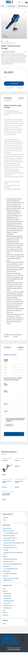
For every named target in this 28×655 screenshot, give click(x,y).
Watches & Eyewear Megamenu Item (13, 564)
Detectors (5, 591)
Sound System (11, 6)
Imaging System (5, 479)
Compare (20, 87)
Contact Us (5, 615)
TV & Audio (5, 550)
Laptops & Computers (8, 530)
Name (6, 404)
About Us (5, 612)
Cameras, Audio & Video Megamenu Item (14, 542)
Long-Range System (9, 600)
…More (4, 520)
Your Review (6, 391)
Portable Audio (6, 571)
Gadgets (5, 556)
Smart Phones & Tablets (9, 540)
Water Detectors (11, 43)
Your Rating (6, 384)
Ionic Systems (18, 458)
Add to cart (15, 83)
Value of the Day (7, 528)
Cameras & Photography (9, 535)
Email (6, 411)
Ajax (17, 336)
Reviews (21, 98)
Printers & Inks (6, 566)
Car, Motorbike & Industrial (10, 538)
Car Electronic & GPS (8, 561)
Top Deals (5, 517)
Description (8, 98)
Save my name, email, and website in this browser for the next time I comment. (15, 420)
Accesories (5, 576)
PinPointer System (8, 605)
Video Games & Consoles (9, 545)
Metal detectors (5, 458)
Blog (4, 610)
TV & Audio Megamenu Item (11, 533)
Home (2, 6)
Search (19, 2)
